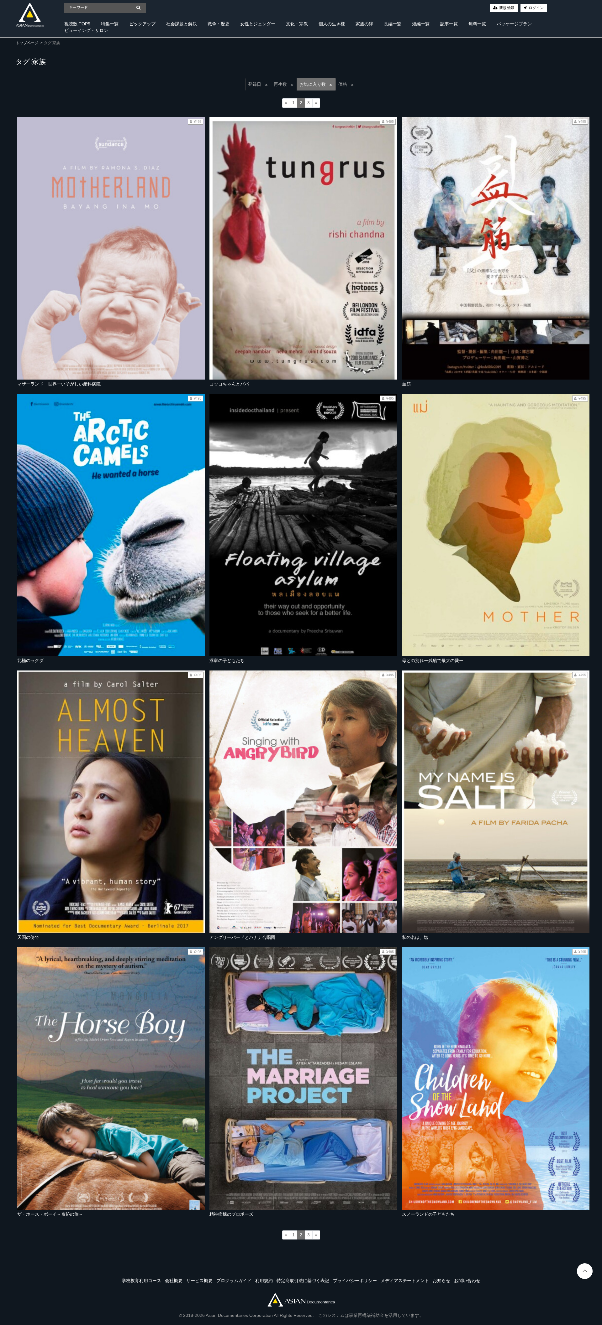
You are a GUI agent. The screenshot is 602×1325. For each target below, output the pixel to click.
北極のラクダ (30, 660)
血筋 (406, 383)
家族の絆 (364, 23)
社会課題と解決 (181, 23)
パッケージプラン (514, 23)
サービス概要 (199, 1280)
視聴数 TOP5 (77, 23)
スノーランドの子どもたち (428, 1214)
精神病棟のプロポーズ (231, 1214)
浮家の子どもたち (227, 660)
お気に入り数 (312, 84)
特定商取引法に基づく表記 (303, 1280)
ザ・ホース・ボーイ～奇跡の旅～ (50, 1214)
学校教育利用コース (141, 1280)
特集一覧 (110, 23)
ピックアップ (142, 23)
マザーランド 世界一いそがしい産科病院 (59, 383)
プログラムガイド (233, 1280)
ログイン (536, 8)
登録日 (254, 84)
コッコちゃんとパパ (229, 383)
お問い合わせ (467, 1280)
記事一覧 (449, 23)
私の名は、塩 (415, 937)
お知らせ (441, 1280)
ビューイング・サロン (86, 30)
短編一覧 (421, 23)
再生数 (280, 84)
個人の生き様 (332, 23)
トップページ (27, 43)
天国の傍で (28, 937)
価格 (342, 84)
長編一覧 (392, 23)
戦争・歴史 (219, 23)
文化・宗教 (297, 23)
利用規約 (264, 1280)
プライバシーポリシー (355, 1280)
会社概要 (173, 1280)
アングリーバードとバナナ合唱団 (242, 937)
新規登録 (506, 8)
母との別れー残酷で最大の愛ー (432, 660)
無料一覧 (477, 23)
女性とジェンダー (257, 23)
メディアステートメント (405, 1280)
